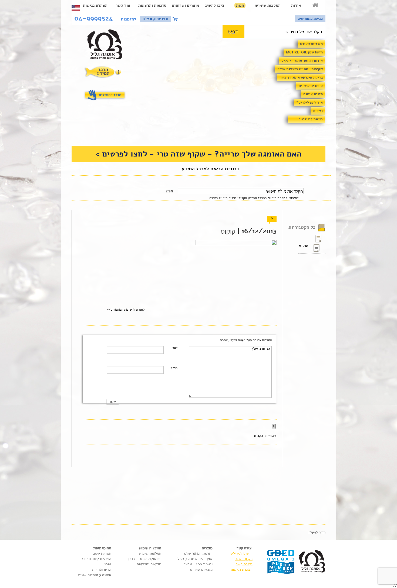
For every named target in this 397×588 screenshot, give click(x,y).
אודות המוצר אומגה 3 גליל (302, 60)
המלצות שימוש (268, 5)
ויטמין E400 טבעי (198, 564)
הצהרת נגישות (95, 5)
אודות (296, 5)
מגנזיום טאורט (311, 44)
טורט (107, 564)
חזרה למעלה (316, 532)
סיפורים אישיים (311, 85)
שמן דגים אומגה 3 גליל (195, 558)
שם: (174, 348)
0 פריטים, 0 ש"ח (155, 18)
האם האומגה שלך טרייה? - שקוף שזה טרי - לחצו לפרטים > (198, 153)
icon (176, 19)
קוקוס (303, 245)
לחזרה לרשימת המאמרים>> (125, 309)
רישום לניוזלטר (311, 119)
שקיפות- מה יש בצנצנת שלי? (300, 69)
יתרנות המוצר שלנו (198, 553)
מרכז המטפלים (110, 95)
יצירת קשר (244, 564)
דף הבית (316, 5)
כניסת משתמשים (310, 18)
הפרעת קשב (102, 553)
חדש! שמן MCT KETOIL (304, 52)
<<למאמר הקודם (265, 435)
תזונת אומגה (313, 94)
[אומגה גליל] (107, 46)
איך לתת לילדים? (309, 102)
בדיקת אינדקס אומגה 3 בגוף (301, 77)
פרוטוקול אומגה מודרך (144, 558)
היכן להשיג (214, 5)
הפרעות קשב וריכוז (96, 558)
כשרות (318, 110)
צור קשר (123, 5)
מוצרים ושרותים (185, 5)
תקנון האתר (244, 558)
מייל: (173, 368)
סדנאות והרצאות (152, 5)
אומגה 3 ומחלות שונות (94, 574)
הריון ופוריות (101, 569)
